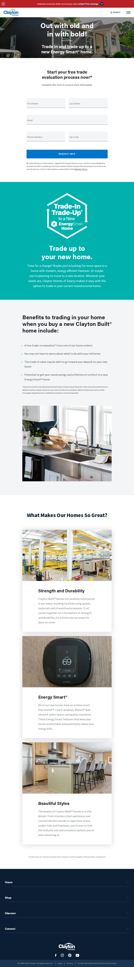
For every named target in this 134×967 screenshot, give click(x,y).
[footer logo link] (67, 946)
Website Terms (81, 169)
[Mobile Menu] (128, 12)
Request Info (67, 153)
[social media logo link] (56, 955)
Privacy (70, 963)
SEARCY (117, 13)
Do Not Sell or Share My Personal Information (97, 963)
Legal (59, 963)
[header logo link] (11, 12)
